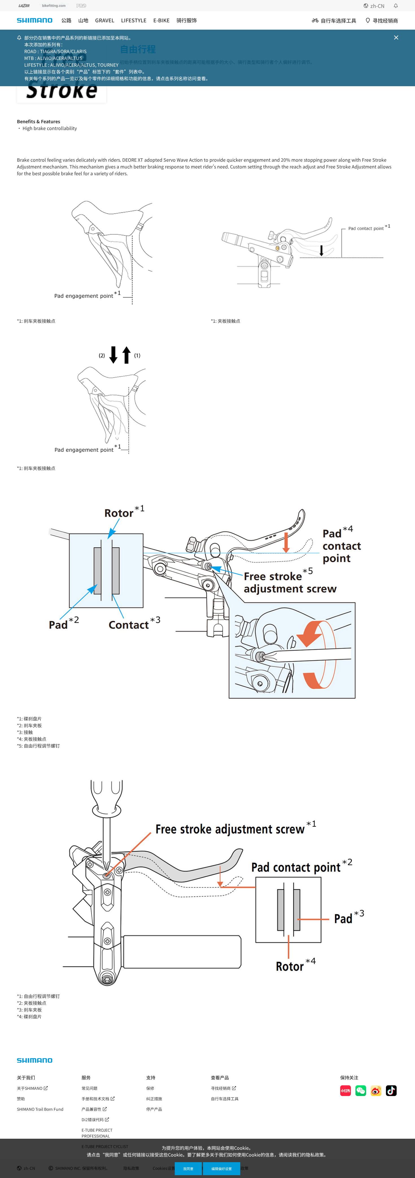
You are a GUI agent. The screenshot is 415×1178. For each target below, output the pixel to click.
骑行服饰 (186, 20)
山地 (83, 20)
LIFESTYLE (134, 20)
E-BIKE (161, 20)
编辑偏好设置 (221, 1168)
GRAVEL (104, 20)
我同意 (188, 1168)
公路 (66, 20)
